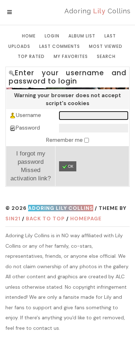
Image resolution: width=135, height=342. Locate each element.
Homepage (86, 218)
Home (29, 36)
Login (52, 36)
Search (106, 56)
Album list (81, 36)
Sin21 (13, 218)
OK (70, 166)
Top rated (31, 56)
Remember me (65, 140)
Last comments (59, 46)
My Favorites (71, 56)
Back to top (45, 218)
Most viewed (105, 46)
